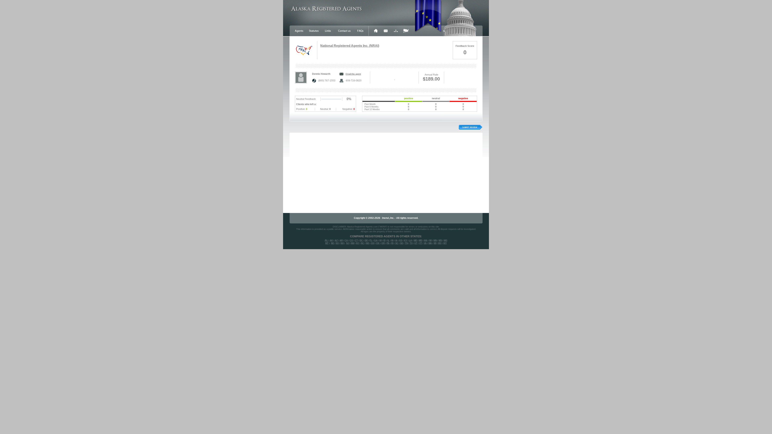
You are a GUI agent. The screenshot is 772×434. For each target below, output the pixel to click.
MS (440, 240)
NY (357, 243)
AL (326, 240)
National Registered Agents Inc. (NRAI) (349, 45)
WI (435, 243)
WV (439, 243)
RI (392, 243)
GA (376, 240)
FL (371, 240)
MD (420, 240)
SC (396, 243)
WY (445, 243)
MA (425, 240)
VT (420, 243)
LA (410, 240)
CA (346, 240)
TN (406, 243)
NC (362, 243)
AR (341, 240)
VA (425, 243)
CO (351, 240)
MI (430, 240)
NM (352, 243)
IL (388, 240)
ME (415, 240)
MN (435, 240)
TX (411, 243)
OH (372, 243)
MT (327, 243)
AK (331, 240)
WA (430, 243)
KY (405, 240)
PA (388, 243)
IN (392, 240)
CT (356, 240)
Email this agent (353, 74)
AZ (336, 240)
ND (367, 243)
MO (445, 240)
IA (396, 240)
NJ (347, 243)
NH (342, 243)
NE (332, 243)
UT (415, 243)
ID (384, 240)
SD (401, 243)
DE (366, 240)
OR (383, 243)
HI (380, 240)
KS (400, 240)
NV (337, 243)
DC (361, 240)
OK (378, 243)
